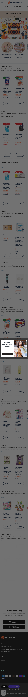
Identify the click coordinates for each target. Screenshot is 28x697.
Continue (7, 354)
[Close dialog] (26, 340)
